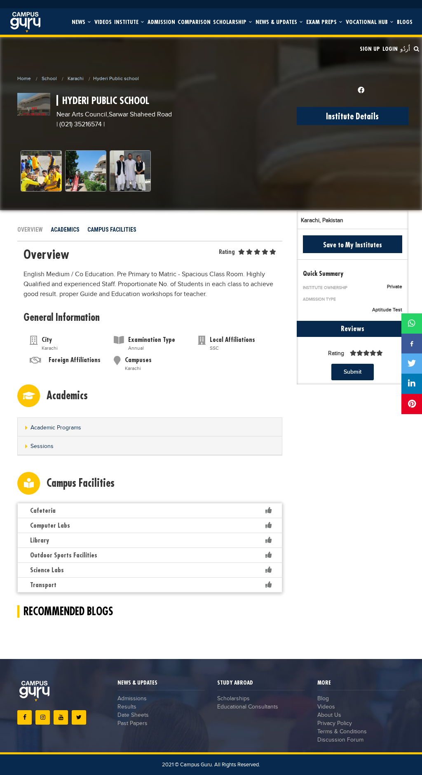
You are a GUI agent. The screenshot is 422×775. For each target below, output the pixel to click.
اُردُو (405, 48)
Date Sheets (133, 715)
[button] (150, 427)
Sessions (42, 446)
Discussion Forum (340, 740)
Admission (161, 22)
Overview (30, 229)
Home (24, 78)
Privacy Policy (334, 723)
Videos (103, 22)
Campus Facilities (111, 229)
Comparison (194, 22)
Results (126, 707)
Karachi (76, 78)
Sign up (370, 48)
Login (390, 48)
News (79, 22)
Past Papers (132, 723)
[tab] (150, 427)
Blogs (405, 22)
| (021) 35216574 (79, 124)
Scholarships (233, 698)
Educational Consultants (247, 707)
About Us (329, 715)
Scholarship (230, 22)
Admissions (132, 698)
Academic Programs (55, 427)
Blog (323, 698)
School (49, 78)
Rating (227, 252)
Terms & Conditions (342, 731)
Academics (65, 229)
